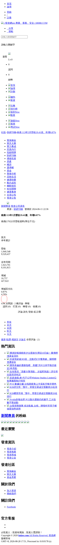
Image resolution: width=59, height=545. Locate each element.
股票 (13, 124)
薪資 (13, 100)
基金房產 (11, 477)
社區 (3, 132)
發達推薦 (11, 452)
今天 (9, 334)
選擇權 (10, 167)
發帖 (10, 31)
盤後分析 (11, 173)
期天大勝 (11, 143)
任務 (13, 105)
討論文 (22, 339)
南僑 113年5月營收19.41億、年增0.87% (36, 132)
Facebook (11, 507)
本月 (9, 325)
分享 (10, 28)
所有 (9, 322)
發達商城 (11, 455)
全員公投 (11, 195)
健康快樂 (11, 179)
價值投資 (11, 158)
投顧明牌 (11, 152)
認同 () (6, 306)
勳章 (13, 115)
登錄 (9, 12)
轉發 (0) (26, 306)
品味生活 (11, 176)
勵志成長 (11, 182)
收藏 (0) (36, 306)
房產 (9, 161)
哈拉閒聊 (11, 189)
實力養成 (11, 146)
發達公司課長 (18, 206)
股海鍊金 (11, 471)
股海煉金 (11, 140)
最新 (3, 339)
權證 (9, 164)
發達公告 (11, 198)
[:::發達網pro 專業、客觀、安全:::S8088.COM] (24, 23)
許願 (13, 91)
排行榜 (14, 109)
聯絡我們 (11, 493)
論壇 (9, 6)
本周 (9, 328)
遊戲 (15, 120)
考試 (15, 127)
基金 (9, 170)
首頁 (9, 3)
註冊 (9, 17)
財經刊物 (11, 132)
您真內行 (11, 149)
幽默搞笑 (11, 186)
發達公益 (11, 458)
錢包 (13, 97)
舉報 (27, 303)
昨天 (9, 331)
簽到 (15, 112)
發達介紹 (11, 448)
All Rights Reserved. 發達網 (37, 535)
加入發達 (11, 490)
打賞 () (16, 306)
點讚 (8, 339)
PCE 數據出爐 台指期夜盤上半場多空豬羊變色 (32, 384)
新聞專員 (5, 206)
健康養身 (11, 192)
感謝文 (14, 339)
